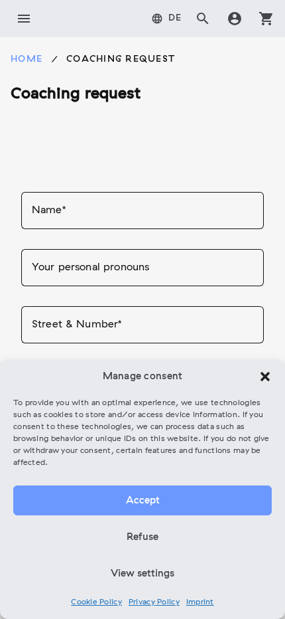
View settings (142, 573)
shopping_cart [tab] (266, 19)
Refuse (142, 537)
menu (24, 19)
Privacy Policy (154, 602)
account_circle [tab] (235, 19)
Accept (143, 500)
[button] (265, 376)
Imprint (200, 602)
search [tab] (203, 19)
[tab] (167, 19)
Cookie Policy (96, 602)
